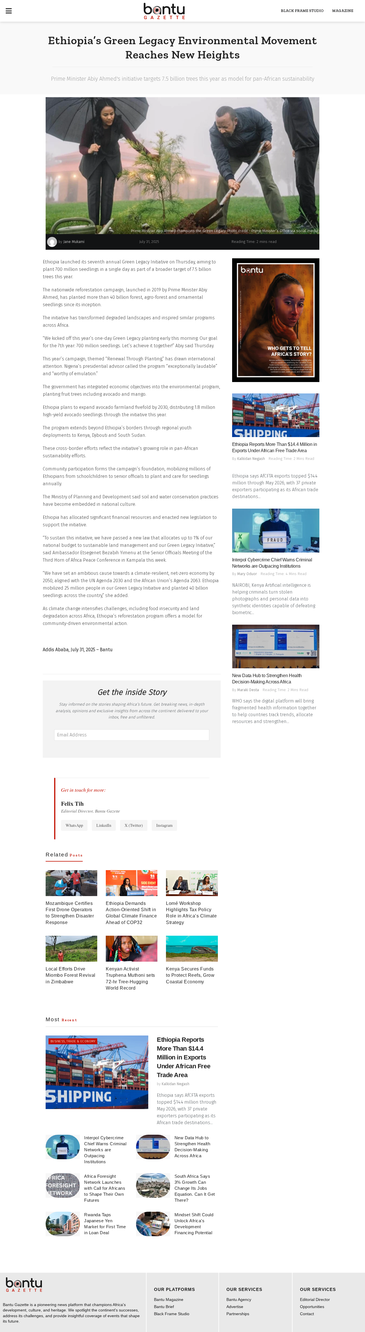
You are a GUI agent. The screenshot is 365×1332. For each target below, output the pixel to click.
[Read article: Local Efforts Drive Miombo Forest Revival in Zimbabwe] (71, 949)
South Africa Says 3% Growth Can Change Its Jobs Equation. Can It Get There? (195, 1188)
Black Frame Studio (302, 11)
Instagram (164, 825)
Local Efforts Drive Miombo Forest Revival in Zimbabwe (71, 975)
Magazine (342, 11)
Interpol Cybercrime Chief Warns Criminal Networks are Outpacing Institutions (105, 1149)
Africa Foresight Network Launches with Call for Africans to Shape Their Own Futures (104, 1188)
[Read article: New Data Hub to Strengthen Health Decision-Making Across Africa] (153, 1147)
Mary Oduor (247, 574)
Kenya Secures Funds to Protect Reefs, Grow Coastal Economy (190, 975)
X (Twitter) (134, 825)
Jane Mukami (73, 241)
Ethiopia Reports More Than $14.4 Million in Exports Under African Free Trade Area (183, 1057)
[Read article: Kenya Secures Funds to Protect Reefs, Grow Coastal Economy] (192, 949)
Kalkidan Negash (175, 1084)
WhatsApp (74, 825)
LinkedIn (103, 825)
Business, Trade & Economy (72, 1041)
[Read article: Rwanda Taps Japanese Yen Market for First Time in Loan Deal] (63, 1224)
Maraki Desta (248, 690)
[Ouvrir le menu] (8, 11)
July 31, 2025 (149, 241)
